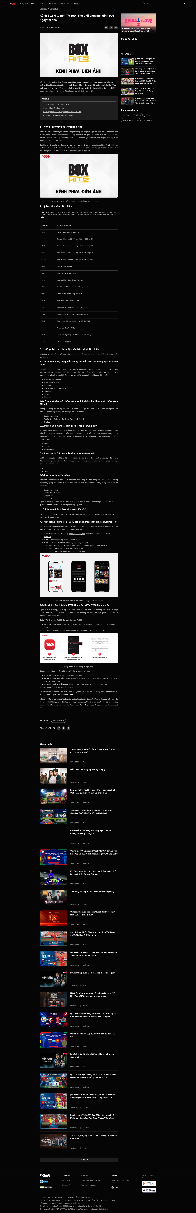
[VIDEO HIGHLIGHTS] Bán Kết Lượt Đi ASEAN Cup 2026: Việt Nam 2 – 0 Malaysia (145, 61)
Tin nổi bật (137, 115)
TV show (76, 4)
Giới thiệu (66, 1180)
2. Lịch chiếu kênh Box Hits (53, 108)
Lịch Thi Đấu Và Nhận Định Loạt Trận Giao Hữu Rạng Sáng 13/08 (144, 91)
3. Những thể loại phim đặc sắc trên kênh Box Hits (62, 112)
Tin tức (85, 924)
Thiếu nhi (52, 4)
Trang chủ (24, 4)
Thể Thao (126, 115)
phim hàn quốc (128, 120)
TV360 (148, 115)
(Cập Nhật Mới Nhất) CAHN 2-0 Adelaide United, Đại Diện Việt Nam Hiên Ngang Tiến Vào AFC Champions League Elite (145, 103)
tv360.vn (47, 537)
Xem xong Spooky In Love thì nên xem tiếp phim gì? (93, 891)
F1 (138, 120)
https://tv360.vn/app (77, 534)
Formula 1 (147, 120)
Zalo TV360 (89, 705)
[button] (115, 99)
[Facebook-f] (111, 27)
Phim (33, 4)
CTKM (85, 1006)
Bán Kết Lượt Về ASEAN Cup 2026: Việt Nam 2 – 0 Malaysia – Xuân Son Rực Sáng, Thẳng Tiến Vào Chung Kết (92, 1118)
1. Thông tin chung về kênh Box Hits (56, 104)
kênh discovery (52, 505)
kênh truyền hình (58, 720)
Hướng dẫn (66, 1185)
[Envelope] (116, 27)
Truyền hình (64, 4)
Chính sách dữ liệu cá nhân (91, 1180)
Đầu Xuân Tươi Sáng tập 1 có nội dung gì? (88, 769)
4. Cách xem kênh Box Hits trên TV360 (58, 115)
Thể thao (42, 4)
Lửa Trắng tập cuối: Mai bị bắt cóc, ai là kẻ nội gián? (92, 973)
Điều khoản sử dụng (88, 1185)
